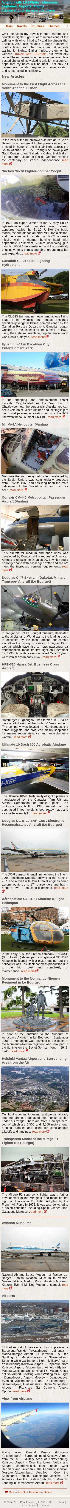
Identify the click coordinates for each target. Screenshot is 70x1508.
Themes (54, 26)
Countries (37, 26)
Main (9, 26)
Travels (21, 26)
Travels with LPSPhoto (30, 54)
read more (31, 253)
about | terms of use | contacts (44, 1504)
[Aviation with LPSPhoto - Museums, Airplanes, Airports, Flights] (35, 22)
